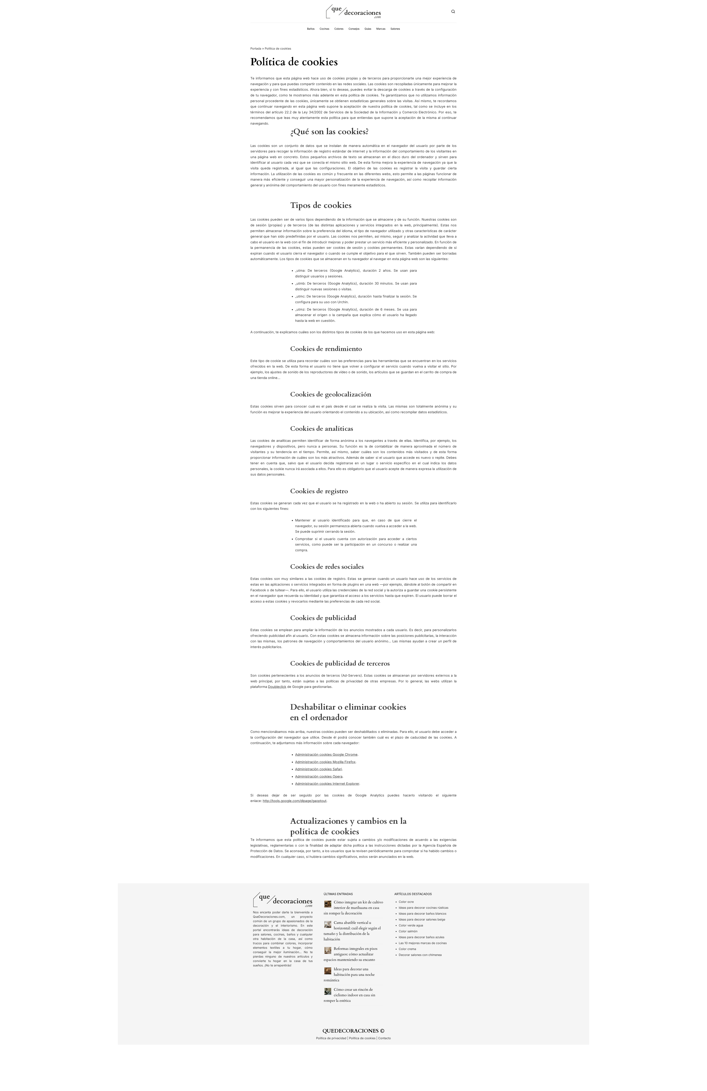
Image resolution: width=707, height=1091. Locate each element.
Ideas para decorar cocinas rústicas (423, 907)
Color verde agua (411, 925)
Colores (338, 28)
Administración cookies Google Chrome (326, 754)
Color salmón (408, 931)
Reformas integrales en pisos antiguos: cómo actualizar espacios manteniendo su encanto (350, 954)
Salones (395, 28)
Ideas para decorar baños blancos (422, 913)
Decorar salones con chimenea (420, 955)
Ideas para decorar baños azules (421, 937)
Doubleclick (277, 687)
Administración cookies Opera (318, 776)
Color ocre (406, 902)
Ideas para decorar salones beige (422, 919)
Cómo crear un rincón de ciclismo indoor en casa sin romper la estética (349, 995)
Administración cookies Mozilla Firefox (325, 762)
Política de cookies (362, 1038)
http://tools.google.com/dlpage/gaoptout (294, 801)
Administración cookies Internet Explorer (327, 784)
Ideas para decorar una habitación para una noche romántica (349, 975)
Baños (310, 28)
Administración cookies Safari (318, 769)
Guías (368, 28)
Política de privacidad (331, 1038)
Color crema (407, 949)
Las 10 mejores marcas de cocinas (423, 943)
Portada (255, 48)
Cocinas (324, 28)
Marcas (380, 28)
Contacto (384, 1038)
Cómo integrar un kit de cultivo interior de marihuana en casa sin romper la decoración (353, 908)
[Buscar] (453, 11)
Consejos (354, 28)
